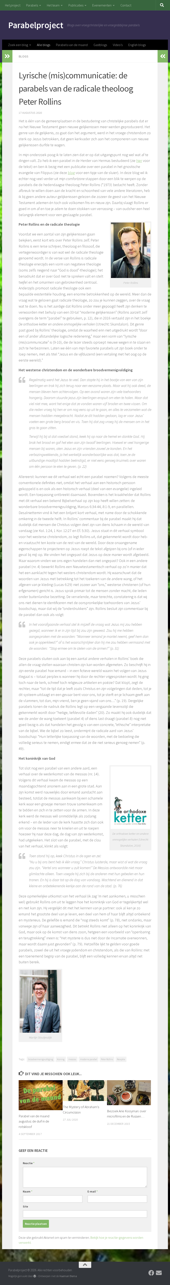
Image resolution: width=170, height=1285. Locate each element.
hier (139, 160)
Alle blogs (43, 45)
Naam (27, 1191)
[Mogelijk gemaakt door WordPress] (34, 1276)
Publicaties (75, 5)
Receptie (121, 1059)
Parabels (32, 5)
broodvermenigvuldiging (40, 1059)
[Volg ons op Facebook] (151, 1273)
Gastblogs (100, 45)
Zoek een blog (18, 45)
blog (71, 172)
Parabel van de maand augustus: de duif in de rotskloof (34, 1121)
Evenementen (102, 5)
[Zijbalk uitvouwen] (7, 56)
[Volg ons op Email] (159, 1273)
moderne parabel (88, 1059)
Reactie (28, 1163)
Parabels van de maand (72, 45)
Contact (125, 5)
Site (25, 1206)
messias (72, 1059)
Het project (12, 5)
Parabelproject (35, 25)
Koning (60, 1059)
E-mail (92, 1191)
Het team (53, 5)
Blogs (23, 56)
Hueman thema (68, 1276)
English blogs (137, 45)
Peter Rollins (107, 1059)
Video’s (118, 45)
